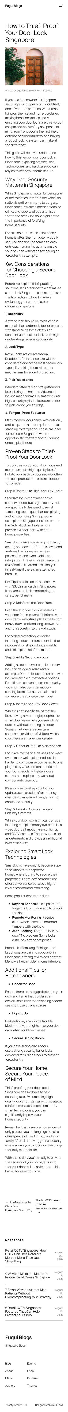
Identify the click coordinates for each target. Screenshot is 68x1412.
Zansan (36, 1101)
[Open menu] (61, 6)
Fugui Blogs (13, 6)
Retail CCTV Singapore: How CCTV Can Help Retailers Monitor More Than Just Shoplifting (25, 1256)
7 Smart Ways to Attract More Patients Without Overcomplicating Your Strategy (28, 1293)
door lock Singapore (22, 292)
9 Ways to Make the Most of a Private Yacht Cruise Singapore (27, 1275)
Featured (36, 90)
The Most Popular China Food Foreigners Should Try (18, 1206)
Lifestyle (46, 90)
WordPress (57, 1405)
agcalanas (22, 90)
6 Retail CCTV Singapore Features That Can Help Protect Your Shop (23, 1311)
